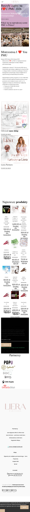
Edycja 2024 (10, 59)
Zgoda (24, 507)
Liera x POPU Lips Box (15, 304)
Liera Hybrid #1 (23, 278)
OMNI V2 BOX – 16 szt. (15, 253)
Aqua (6, 277)
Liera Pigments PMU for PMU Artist (15, 432)
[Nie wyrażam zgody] (2, 510)
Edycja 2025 (4, 59)
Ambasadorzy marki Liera (15, 438)
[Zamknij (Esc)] (17, 497)
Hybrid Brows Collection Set (15, 279)
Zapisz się (6, 345)
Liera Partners (7, 164)
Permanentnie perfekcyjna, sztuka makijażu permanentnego (23, 222)
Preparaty (15, 459)
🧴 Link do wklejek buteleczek (15, 446)
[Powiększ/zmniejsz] (2, 497)
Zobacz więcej (4, 19)
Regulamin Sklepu (15, 440)
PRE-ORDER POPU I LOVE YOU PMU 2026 (6, 220)
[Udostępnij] (12, 497)
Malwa (6, 250)
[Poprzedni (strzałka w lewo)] (2, 500)
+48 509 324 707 (18, 473)
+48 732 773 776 (17, 475)
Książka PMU (16, 461)
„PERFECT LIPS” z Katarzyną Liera (15, 219)
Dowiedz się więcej (6, 134)
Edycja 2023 (17, 59)
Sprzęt (15, 464)
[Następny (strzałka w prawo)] (7, 500)
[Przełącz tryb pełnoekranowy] (7, 497)
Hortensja (23, 303)
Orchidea (6, 303)
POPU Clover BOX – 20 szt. (23, 252)
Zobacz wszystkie (15, 316)
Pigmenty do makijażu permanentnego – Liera (15, 456)
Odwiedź (9, 130)
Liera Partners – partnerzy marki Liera (15, 435)
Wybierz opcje (7, 258)
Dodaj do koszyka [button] (7, 233)
